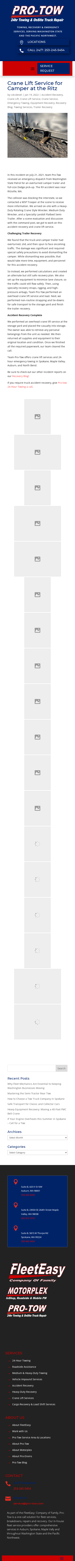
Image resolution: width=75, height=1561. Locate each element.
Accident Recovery (52, 94)
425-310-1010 (28, 1218)
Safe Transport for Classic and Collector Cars (34, 1104)
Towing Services (23, 107)
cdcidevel (16, 94)
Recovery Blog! (20, 376)
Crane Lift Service (30, 99)
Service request (47, 68)
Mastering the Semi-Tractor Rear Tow (29, 1093)
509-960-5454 (28, 1241)
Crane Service (50, 99)
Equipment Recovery (43, 103)
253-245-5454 (28, 1194)
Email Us (20, 1498)
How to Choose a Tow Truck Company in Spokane (36, 1098)
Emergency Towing (18, 103)
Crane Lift (13, 99)
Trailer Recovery (42, 107)
